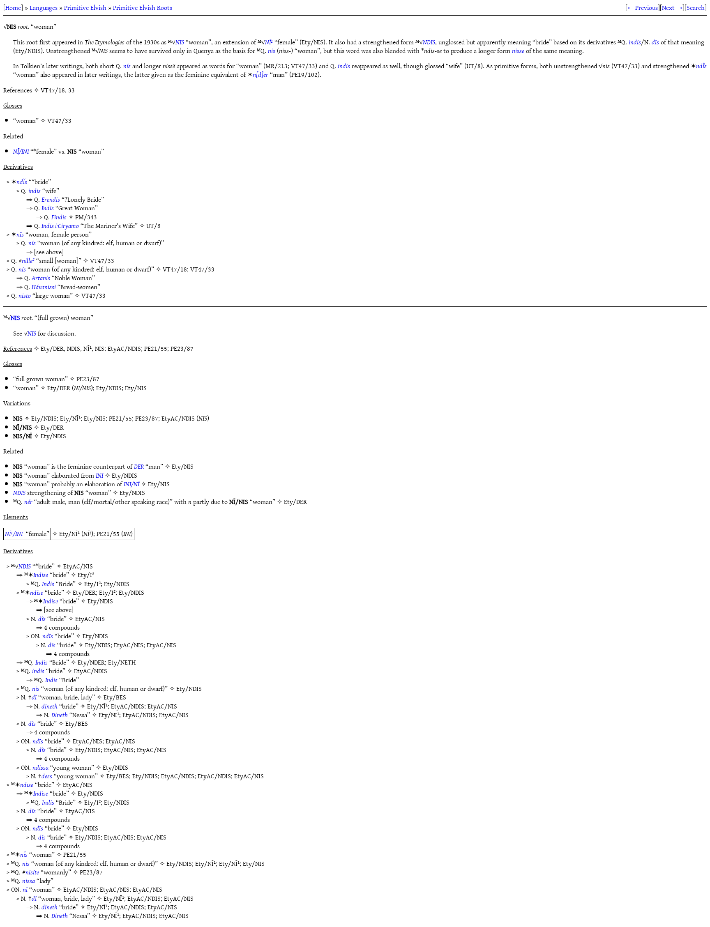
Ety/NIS (136, 387)
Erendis (50, 199)
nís (127, 65)
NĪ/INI (21, 151)
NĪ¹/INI (14, 533)
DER (139, 466)
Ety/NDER (91, 662)
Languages (44, 7)
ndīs (47, 636)
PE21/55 (120, 418)
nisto (24, 295)
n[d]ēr (260, 74)
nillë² (28, 260)
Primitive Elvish (85, 7)
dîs (655, 42)
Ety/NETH (122, 662)
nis (271, 50)
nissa (28, 880)
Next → (672, 7)
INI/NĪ (131, 484)
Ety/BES (115, 697)
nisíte (32, 872)
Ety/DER (58, 387)
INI (99, 475)
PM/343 (86, 217)
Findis (59, 217)
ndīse (36, 592)
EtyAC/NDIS (178, 418)
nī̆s (24, 854)
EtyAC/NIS (78, 566)
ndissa (40, 767)
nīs (20, 234)
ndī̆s (701, 65)
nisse (518, 50)
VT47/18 (175, 269)
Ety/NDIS (109, 387)
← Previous (642, 7)
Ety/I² (86, 574)
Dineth (59, 714)
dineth (49, 706)
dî (34, 697)
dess (46, 776)
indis (635, 42)
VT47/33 (59, 120)
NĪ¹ (269, 42)
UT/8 (153, 225)
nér (28, 501)
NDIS (429, 42)
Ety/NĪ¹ (70, 418)
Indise (40, 574)
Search (696, 7)
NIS (179, 42)
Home (13, 7)
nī (25, 889)
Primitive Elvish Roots (142, 7)
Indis (47, 208)
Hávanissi (44, 286)
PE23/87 (87, 378)
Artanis (41, 277)
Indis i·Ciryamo (60, 225)
